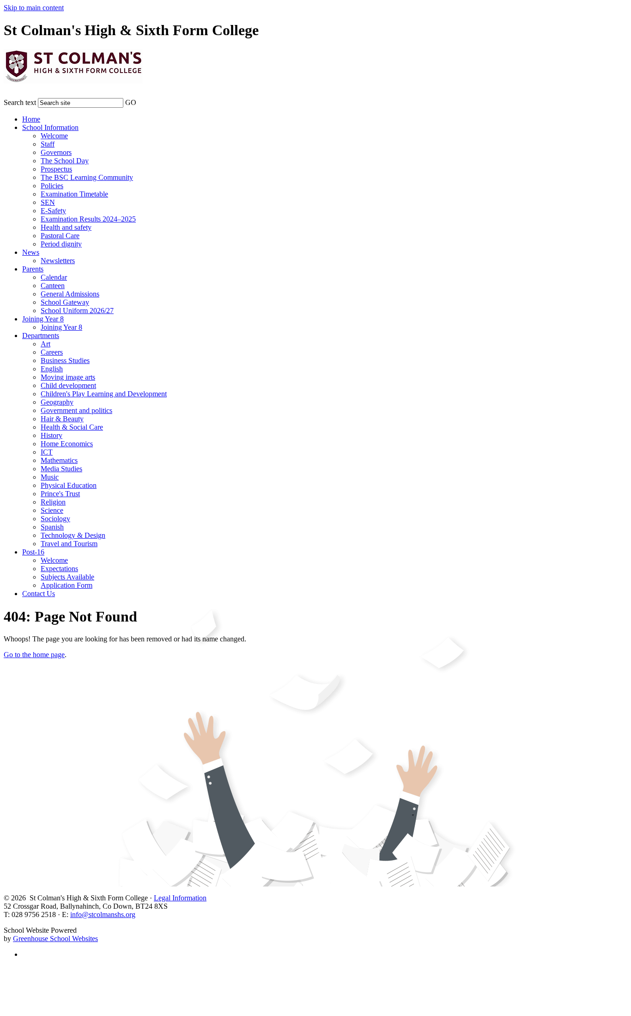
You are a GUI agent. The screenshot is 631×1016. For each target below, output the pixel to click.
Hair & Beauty (62, 419)
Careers (52, 352)
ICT (47, 452)
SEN (48, 202)
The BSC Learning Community (87, 177)
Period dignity (61, 244)
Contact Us (38, 593)
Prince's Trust (60, 494)
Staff (48, 144)
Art (45, 344)
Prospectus (56, 169)
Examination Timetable (74, 194)
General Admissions (70, 294)
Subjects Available (67, 577)
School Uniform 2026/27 (77, 310)
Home (31, 119)
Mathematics (59, 460)
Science (52, 510)
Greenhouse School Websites (55, 938)
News (30, 252)
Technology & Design (73, 535)
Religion (53, 502)
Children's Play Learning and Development (104, 394)
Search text (20, 102)
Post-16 (33, 552)
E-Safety (53, 211)
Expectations (59, 569)
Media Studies (61, 469)
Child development (68, 385)
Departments (40, 335)
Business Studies (65, 360)
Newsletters (58, 261)
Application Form (66, 585)
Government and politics (76, 410)
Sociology (55, 519)
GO (130, 102)
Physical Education (69, 485)
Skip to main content (34, 8)
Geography (57, 402)
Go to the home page (34, 655)
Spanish (52, 527)
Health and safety (66, 227)
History (51, 435)
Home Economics (67, 444)
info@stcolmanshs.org (102, 914)
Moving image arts (68, 377)
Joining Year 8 (43, 319)
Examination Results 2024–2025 (88, 219)
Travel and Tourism (69, 544)
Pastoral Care (60, 236)
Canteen (53, 285)
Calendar (54, 277)
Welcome (54, 136)
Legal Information (180, 898)
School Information (50, 127)
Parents (32, 269)
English (52, 369)
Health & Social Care (72, 427)
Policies (52, 186)
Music (50, 477)
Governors (56, 152)
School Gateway (65, 302)
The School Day (65, 161)
